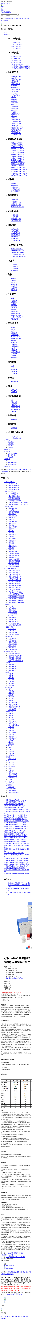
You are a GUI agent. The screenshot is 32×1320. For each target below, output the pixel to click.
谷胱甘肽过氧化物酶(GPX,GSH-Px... (15, 822)
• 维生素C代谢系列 (14, 561)
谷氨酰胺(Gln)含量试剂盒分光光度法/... (16, 821)
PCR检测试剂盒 (16, 56)
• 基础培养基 (12, 617)
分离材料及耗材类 (17, 317)
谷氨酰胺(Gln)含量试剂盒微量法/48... (15, 819)
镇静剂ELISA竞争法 (17, 149)
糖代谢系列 (14, 102)
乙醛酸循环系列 (16, 121)
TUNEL (13, 411)
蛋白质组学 (26, 1272)
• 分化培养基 (12, 631)
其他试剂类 (14, 319)
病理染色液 (8, 712)
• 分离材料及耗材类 (14, 708)
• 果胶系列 (11, 529)
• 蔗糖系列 (11, 549)
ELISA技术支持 (13, 453)
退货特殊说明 (12, 464)
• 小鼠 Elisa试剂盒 (13, 487)
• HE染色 (11, 717)
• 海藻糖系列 (12, 557)
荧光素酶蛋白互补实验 (15, 1272)
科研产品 (7, 34)
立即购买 (7, 978)
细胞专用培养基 (10, 651)
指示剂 (13, 355)
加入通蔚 (7, 466)
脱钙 (12, 400)
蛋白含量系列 (15, 84)
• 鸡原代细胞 (12, 638)
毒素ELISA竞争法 (17, 143)
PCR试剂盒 (25, 18)
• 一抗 (10, 747)
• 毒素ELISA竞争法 (14, 570)
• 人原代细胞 (12, 640)
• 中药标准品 (12, 759)
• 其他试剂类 (12, 710)
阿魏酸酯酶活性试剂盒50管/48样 (14, 832)
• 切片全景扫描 (12, 778)
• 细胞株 (10, 606)
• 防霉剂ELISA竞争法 (14, 587)
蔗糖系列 (14, 118)
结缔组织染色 (15, 337)
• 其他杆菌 (11, 685)
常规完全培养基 (16, 219)
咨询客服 (20, 978)
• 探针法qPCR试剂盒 (14, 500)
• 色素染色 (11, 727)
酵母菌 (13, 278)
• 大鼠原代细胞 (12, 644)
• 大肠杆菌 (11, 683)
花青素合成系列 (16, 123)
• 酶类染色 (11, 744)
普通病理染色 (15, 406)
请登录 (3, 3)
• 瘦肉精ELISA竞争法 (14, 582)
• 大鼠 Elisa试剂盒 (13, 485)
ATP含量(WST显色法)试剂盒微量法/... (16, 815)
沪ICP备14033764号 (9, 1294)
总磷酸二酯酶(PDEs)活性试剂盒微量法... (16, 864)
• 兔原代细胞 (12, 646)
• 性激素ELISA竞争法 (14, 580)
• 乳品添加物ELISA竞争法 (16, 598)
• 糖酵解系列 (12, 538)
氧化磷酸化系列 (16, 133)
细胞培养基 (4, 20)
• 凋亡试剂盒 (12, 790)
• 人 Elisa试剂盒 (13, 484)
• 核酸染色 (11, 734)
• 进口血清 (11, 762)
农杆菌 (13, 280)
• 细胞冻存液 (12, 619)
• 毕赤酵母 (11, 678)
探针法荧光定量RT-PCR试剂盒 (20, 68)
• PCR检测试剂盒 (13, 493)
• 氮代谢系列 (12, 523)
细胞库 (7, 604)
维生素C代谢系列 (16, 129)
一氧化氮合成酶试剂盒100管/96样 (14, 868)
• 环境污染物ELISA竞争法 (16, 595)
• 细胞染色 (11, 719)
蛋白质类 (14, 307)
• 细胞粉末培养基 (13, 623)
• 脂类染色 (11, 730)
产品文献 (11, 457)
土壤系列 (14, 112)
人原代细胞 (14, 231)
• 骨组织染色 (12, 721)
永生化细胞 (14, 187)
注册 (8, 3)
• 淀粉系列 (11, 525)
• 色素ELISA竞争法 (14, 574)
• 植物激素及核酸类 (14, 706)
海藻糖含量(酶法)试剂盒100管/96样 (15, 839)
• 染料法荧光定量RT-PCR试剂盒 (18, 502)
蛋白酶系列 (14, 82)
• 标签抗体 (11, 753)
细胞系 (7, 663)
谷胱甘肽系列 (15, 89)
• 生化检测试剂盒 (13, 508)
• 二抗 (10, 749)
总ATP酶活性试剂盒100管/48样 (14, 853)
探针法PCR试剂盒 (17, 62)
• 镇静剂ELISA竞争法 (14, 576)
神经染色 (14, 342)
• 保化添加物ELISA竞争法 (16, 597)
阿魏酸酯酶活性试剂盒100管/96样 (14, 830)
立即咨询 (25, 1316)
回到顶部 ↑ (4, 1318)
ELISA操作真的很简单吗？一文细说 (19, 883)
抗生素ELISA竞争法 (17, 150)
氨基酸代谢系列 (16, 80)
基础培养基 (14, 199)
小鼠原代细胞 (15, 233)
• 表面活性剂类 (12, 702)
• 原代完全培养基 (13, 634)
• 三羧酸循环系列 (13, 566)
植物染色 (14, 350)
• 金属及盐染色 (12, 738)
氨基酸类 (14, 309)
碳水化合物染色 (16, 338)
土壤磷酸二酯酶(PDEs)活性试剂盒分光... (16, 858)
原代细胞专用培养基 (17, 252)
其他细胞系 (14, 268)
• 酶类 (10, 689)
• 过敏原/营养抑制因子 (15, 589)
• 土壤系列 (11, 544)
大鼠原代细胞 (15, 235)
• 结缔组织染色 (12, 723)
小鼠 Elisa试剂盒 (16, 46)
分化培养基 (14, 217)
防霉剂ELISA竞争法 (17, 160)
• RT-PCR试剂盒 (13, 495)
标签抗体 (14, 371)
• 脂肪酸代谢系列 (13, 563)
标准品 (7, 757)
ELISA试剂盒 (22, 470)
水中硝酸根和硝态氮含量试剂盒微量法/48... (17, 809)
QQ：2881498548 (17, 1316)
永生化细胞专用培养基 (18, 256)
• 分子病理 (11, 783)
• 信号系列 (11, 548)
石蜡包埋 (14, 402)
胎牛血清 (14, 392)
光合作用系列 (15, 95)
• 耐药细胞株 (12, 608)
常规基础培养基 (16, 203)
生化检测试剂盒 (16, 76)
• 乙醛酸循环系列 (13, 553)
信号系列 (14, 116)
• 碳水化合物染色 (13, 725)
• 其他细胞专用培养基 (15, 659)
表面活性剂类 (15, 311)
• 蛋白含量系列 (12, 516)
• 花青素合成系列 (13, 555)
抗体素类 (14, 300)
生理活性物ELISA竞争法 (19, 173)
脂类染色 (14, 344)
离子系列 (14, 99)
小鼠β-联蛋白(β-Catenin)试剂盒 (15, 1257)
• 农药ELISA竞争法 (14, 572)
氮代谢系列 (14, 91)
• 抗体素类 (11, 691)
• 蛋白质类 (11, 698)
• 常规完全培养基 (13, 632)
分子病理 (14, 419)
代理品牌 (7, 459)
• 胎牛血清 (11, 764)
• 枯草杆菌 (11, 681)
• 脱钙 (10, 768)
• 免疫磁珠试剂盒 (13, 792)
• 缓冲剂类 (11, 696)
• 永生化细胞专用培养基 (15, 661)
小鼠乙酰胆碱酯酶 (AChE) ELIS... (14, 802)
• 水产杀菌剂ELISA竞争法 (16, 602)
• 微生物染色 (12, 732)
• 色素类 (10, 695)
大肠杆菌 (14, 288)
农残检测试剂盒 (10, 568)
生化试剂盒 (17, 18)
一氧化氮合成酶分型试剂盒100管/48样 (16, 866)
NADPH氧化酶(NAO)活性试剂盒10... (15, 834)
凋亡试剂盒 (14, 436)
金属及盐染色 (15, 352)
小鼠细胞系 (14, 270)
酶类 (12, 298)
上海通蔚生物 (9, 1274)
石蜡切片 (14, 404)
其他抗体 (14, 373)
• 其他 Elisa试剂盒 (13, 489)
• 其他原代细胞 (12, 649)
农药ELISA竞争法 (17, 145)
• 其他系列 (11, 533)
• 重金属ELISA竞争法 (14, 583)
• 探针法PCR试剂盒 (14, 499)
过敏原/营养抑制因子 (18, 162)
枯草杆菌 (14, 286)
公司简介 (7, 440)
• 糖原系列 (11, 542)
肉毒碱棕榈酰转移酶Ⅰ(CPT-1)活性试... (15, 836)
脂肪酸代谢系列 (16, 131)
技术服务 (7, 451)
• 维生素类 (11, 693)
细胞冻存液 (14, 201)
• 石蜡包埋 (11, 770)
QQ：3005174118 (6, 1316)
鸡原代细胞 (14, 229)
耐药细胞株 (14, 185)
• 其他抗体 (11, 755)
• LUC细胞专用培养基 (15, 655)
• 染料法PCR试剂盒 (14, 497)
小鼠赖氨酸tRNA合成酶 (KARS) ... (15, 800)
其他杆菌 (14, 290)
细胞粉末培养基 (16, 205)
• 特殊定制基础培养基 (15, 625)
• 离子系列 (11, 531)
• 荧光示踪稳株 (12, 612)
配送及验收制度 (13, 462)
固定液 (13, 327)
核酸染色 (14, 348)
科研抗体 (8, 745)
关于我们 (11, 442)
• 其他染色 (11, 740)
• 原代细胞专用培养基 (15, 657)
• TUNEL (11, 779)
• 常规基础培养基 (13, 621)
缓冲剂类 (14, 306)
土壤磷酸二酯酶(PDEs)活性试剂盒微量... (16, 860)
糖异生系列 (14, 108)
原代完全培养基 (16, 221)
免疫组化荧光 (15, 408)
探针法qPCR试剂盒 (17, 64)
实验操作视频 (12, 455)
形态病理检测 (9, 766)
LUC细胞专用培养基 (17, 250)
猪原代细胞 (14, 238)
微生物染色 (14, 346)
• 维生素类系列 (12, 546)
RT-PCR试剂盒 (16, 58)
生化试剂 (8, 687)
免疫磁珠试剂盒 (16, 438)
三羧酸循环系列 (16, 135)
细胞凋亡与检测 (10, 789)
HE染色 (13, 331)
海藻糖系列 (14, 125)
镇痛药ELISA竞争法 (17, 164)
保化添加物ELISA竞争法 (19, 169)
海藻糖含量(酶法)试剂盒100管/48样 (15, 841)
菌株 (6, 672)
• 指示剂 (10, 742)
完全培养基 (14, 215)
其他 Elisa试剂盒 (16, 48)
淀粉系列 (14, 93)
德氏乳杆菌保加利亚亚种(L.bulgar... (15, 806)
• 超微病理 (11, 787)
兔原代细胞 (14, 236)
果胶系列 (14, 97)
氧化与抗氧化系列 (17, 127)
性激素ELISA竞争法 (17, 152)
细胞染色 (14, 333)
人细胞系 (14, 264)
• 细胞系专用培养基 (14, 653)
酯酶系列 (14, 104)
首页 (5, 32)
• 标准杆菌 (11, 680)
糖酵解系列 (14, 106)
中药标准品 (14, 381)
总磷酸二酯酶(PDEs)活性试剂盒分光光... (16, 862)
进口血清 (14, 390)
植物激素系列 (15, 119)
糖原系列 (14, 110)
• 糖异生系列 (12, 540)
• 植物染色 (11, 736)
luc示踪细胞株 (15, 191)
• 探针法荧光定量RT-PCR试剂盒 (18, 504)
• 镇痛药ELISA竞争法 (14, 591)
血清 (6, 761)
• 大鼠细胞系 (12, 666)
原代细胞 (8, 636)
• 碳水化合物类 (12, 704)
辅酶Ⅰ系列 (14, 86)
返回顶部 (19, 1294)
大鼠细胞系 (14, 266)
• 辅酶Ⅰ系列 (11, 517)
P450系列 (14, 78)
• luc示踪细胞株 (13, 614)
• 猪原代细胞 (12, 647)
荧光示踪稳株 (15, 189)
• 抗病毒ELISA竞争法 (14, 585)
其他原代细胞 (15, 240)
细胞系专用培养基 (17, 249)
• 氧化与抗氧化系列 (14, 559)
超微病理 (14, 428)
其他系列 (14, 101)
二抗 (12, 367)
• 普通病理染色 (12, 774)
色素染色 (14, 340)
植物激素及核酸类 (17, 315)
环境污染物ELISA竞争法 (19, 167)
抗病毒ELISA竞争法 (17, 158)
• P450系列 (11, 510)
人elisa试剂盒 (9, 18)
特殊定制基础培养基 (17, 207)
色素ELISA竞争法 (17, 147)
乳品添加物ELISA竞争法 (19, 171)
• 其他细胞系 (12, 668)
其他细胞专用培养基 (17, 254)
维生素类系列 (15, 114)
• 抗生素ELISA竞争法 (14, 578)
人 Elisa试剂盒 (15, 42)
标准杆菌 (14, 284)
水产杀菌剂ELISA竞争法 (19, 175)
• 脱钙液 (10, 715)
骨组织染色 (14, 335)
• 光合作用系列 (12, 527)
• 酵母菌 (10, 674)
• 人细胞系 (11, 664)
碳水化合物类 (15, 313)
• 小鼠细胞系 (12, 670)
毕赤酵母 (14, 282)
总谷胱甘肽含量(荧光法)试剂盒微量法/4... (17, 843)
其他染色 (14, 353)
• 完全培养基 (12, 629)
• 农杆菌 (10, 676)
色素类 (13, 304)
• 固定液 (10, 713)
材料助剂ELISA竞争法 (18, 165)
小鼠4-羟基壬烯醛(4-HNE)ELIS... (14, 807)
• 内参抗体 (11, 751)
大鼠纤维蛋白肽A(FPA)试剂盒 (13, 804)
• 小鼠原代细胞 (12, 642)
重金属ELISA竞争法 (17, 156)
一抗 (12, 366)
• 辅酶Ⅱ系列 (11, 519)
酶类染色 (14, 357)
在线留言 (11, 447)
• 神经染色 (11, 729)
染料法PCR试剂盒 (17, 60)
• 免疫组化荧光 (12, 776)
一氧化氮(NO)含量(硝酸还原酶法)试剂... (16, 826)
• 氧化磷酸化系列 (13, 565)
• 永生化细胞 (12, 610)
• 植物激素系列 (12, 551)
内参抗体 (14, 369)
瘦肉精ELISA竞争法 (17, 154)
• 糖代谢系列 (12, 534)
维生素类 (14, 302)
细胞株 (13, 183)
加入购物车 (13, 978)
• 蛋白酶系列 (12, 514)
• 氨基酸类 (11, 700)
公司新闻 (11, 444)
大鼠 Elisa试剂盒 (16, 44)
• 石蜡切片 (11, 772)
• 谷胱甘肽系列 (12, 521)
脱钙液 (13, 329)
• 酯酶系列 (11, 536)
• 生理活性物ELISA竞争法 (16, 600)
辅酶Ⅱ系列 (14, 87)
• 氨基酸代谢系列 (13, 512)
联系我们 (11, 445)
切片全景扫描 (15, 409)
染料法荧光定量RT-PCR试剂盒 (20, 66)
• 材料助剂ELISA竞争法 (15, 593)
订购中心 (7, 461)
